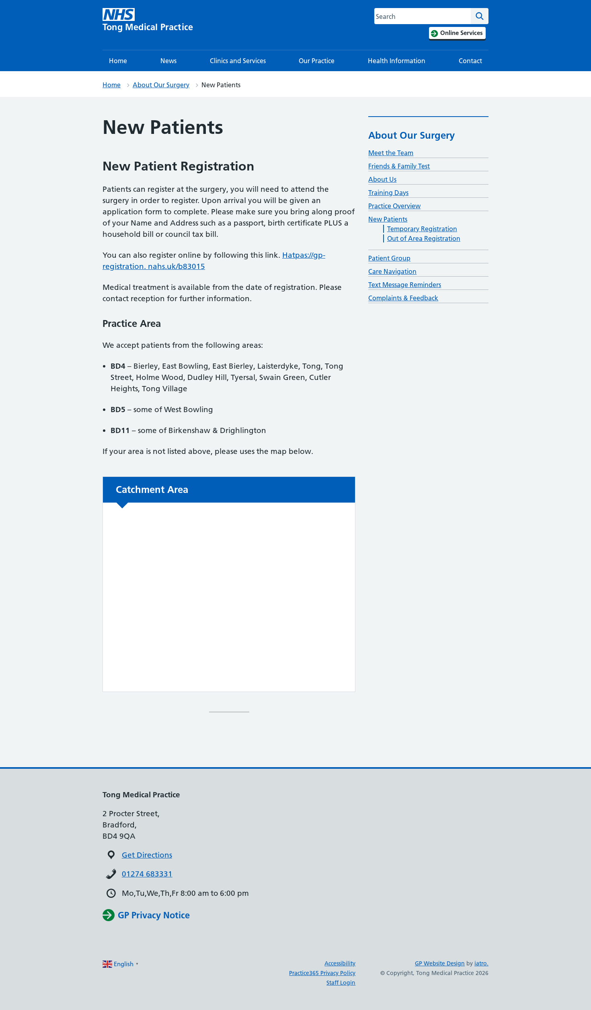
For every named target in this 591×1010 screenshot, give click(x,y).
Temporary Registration (422, 229)
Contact (470, 61)
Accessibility (339, 963)
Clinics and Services (238, 61)
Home (118, 61)
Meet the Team (390, 153)
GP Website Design (440, 963)
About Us (382, 179)
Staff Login (340, 982)
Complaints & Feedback (403, 298)
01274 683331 (147, 874)
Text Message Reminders (404, 285)
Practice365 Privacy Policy (322, 973)
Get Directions (147, 855)
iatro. (481, 963)
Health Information (396, 61)
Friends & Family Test (399, 166)
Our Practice (316, 61)
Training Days (388, 193)
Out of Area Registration (423, 238)
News (168, 61)
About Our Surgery (161, 85)
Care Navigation (392, 271)
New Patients (387, 219)
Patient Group (389, 258)
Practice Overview (394, 206)
